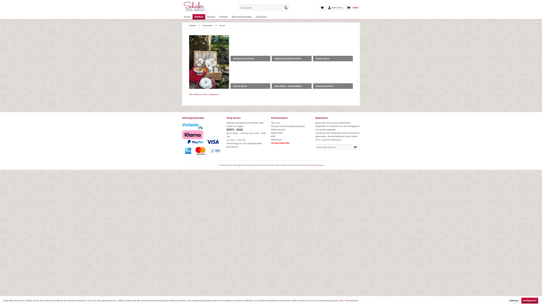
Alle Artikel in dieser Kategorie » (204, 94)
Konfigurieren (529, 300)
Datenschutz (277, 132)
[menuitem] (264, 8)
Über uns (275, 122)
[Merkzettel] (322, 8)
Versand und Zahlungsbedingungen (288, 126)
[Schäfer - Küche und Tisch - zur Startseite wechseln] (194, 7)
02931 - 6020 (235, 129)
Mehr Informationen (348, 300)
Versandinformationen (315, 165)
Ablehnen (514, 300)
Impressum (276, 139)
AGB (273, 136)
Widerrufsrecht (278, 129)
